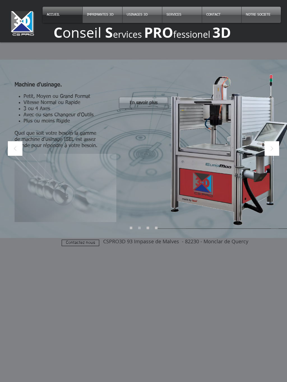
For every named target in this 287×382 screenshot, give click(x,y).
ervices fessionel (142, 34)
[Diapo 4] (156, 228)
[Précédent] (15, 149)
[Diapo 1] (131, 228)
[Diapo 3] (148, 228)
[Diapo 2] (139, 228)
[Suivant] (272, 149)
